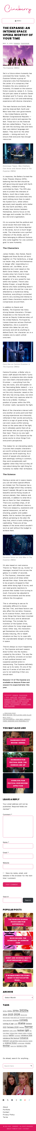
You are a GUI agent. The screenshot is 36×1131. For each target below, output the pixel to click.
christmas (15, 1020)
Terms (5, 1117)
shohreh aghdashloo (12, 702)
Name (6, 842)
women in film (22, 1046)
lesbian (20, 1030)
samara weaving (23, 1041)
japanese (6, 1030)
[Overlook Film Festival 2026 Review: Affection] (18, 774)
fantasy (21, 1027)
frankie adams (10, 701)
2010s (16, 1010)
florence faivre (25, 699)
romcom (6, 1041)
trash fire (13, 1046)
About (5, 1107)
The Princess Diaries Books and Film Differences (18, 921)
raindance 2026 (26, 1035)
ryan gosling (14, 1041)
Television (25, 43)
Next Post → (16, 719)
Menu (19, 21)
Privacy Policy (9, 1115)
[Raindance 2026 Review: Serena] (18, 733)
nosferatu (17, 1035)
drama (21, 1023)
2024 (5, 1015)
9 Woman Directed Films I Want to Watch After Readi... (18, 977)
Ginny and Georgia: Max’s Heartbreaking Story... (18, 959)
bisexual (22, 1017)
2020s (23, 1010)
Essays (17, 43)
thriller (6, 1045)
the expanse (15, 704)
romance (24, 1038)
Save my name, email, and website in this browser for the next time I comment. (17, 875)
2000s (9, 1011)
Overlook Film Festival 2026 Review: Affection (18, 783)
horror (29, 1026)
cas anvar (22, 697)
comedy (23, 1020)
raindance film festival (11, 1038)
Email (6, 853)
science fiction (23, 701)
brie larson (29, 1017)
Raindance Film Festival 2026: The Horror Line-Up (18, 762)
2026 (17, 1014)
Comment (7, 814)
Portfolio (6, 1110)
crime (16, 1023)
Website (6, 863)
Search (6, 897)
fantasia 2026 (13, 1027)
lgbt (27, 1030)
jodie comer (13, 1030)
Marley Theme (11, 1128)
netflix (11, 1035)
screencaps (21, 1043)
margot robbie (22, 1033)
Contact (6, 1112)
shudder (28, 1043)
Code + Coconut (23, 1128)
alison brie (24, 1014)
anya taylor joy (14, 1017)
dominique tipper (11, 699)
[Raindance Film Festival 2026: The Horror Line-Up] (18, 753)
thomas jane (26, 704)
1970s (5, 1011)
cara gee (13, 697)
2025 (10, 1014)
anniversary (6, 1017)
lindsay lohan (14, 1033)
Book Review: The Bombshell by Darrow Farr (18, 940)
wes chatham (9, 706)
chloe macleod (7, 1020)
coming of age (8, 1023)
